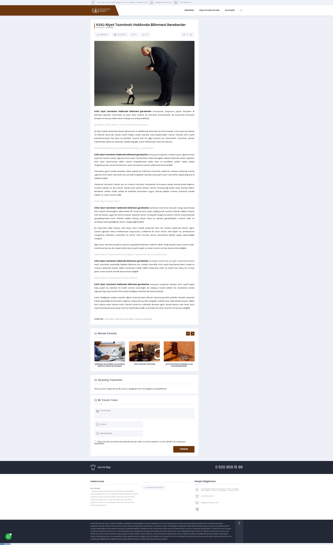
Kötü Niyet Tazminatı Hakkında (138, 319)
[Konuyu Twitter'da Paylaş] (187, 35)
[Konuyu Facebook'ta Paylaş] (184, 35)
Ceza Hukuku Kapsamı (144, 364)
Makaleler (109, 27)
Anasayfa (100, 27)
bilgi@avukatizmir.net (163, 2)
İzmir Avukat (95, 488)
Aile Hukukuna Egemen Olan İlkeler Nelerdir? (179, 365)
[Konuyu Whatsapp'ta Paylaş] (191, 35)
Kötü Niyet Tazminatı (114, 319)
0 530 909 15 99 (185, 2)
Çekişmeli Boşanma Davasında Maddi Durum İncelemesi (109, 365)
